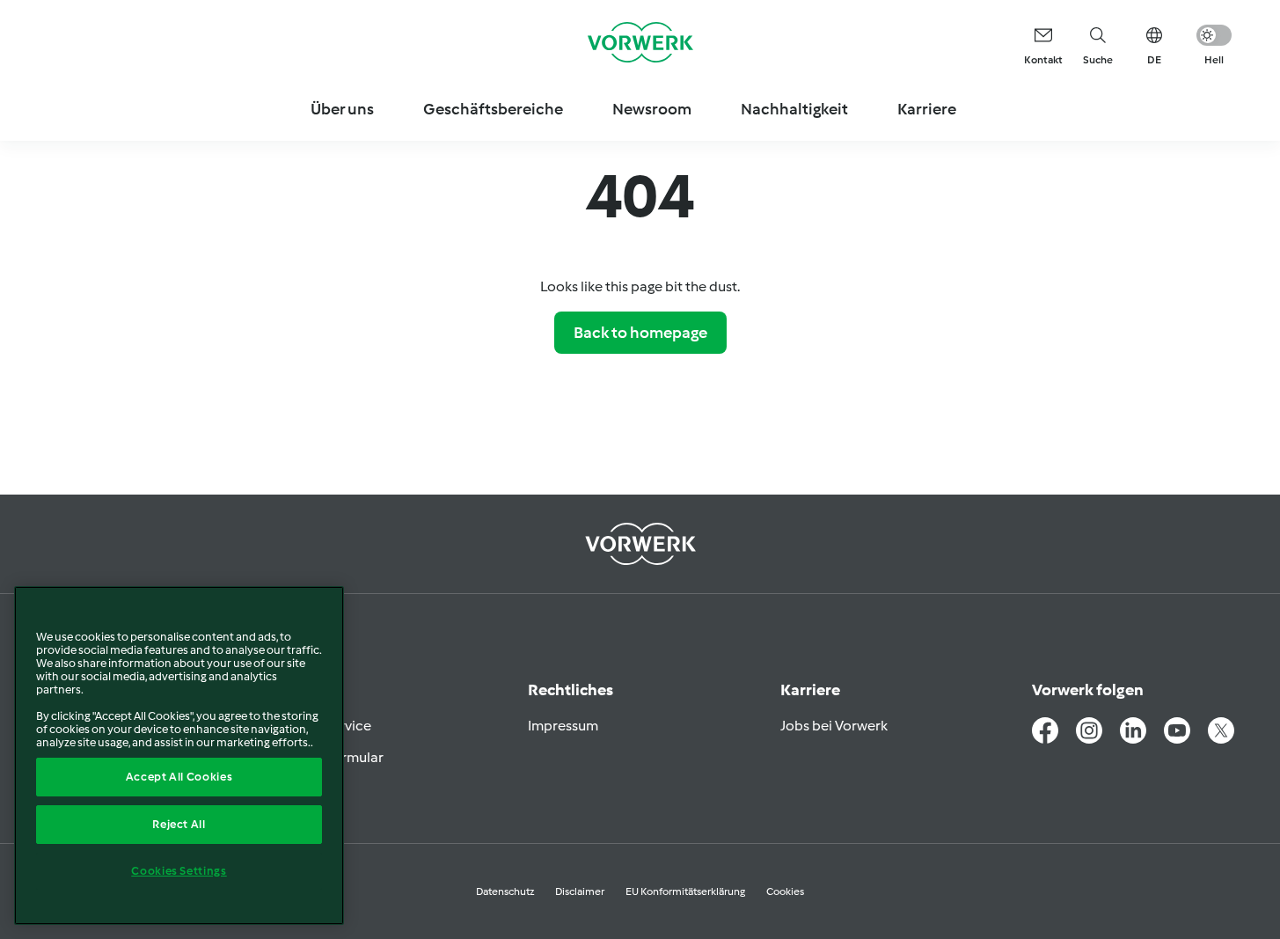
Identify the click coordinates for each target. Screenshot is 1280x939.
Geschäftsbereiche (493, 109)
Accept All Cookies (179, 776)
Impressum (563, 725)
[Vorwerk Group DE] (640, 42)
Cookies (785, 891)
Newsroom (651, 109)
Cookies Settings (179, 870)
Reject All (179, 824)
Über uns (342, 109)
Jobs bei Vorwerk (834, 725)
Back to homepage (640, 332)
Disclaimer (579, 891)
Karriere (926, 109)
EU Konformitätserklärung (685, 891)
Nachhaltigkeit (794, 109)
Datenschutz (505, 891)
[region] (179, 755)
